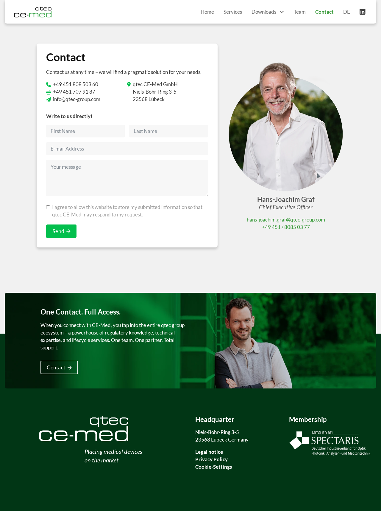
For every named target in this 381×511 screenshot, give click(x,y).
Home (207, 12)
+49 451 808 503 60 (75, 84)
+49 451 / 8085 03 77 (286, 227)
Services (233, 12)
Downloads (264, 12)
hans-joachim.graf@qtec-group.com (286, 219)
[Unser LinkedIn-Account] (363, 12)
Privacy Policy (211, 459)
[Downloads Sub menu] (281, 11)
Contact (324, 12)
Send (58, 231)
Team (300, 12)
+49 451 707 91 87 (74, 92)
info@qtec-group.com (76, 99)
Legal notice (209, 452)
